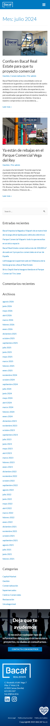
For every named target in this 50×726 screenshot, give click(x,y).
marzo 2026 (8, 320)
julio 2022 (7, 494)
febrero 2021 (8, 558)
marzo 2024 (8, 407)
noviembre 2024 (10, 375)
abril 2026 (7, 315)
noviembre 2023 (10, 425)
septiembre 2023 (10, 434)
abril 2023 (7, 453)
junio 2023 (7, 444)
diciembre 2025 (10, 333)
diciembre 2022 (10, 471)
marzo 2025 (8, 361)
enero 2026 (8, 329)
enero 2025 (8, 370)
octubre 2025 (9, 338)
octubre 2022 (9, 480)
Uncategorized (9, 604)
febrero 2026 (8, 324)
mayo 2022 (7, 503)
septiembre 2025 (10, 343)
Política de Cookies (41, 718)
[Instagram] (14, 699)
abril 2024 (7, 402)
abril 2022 (7, 508)
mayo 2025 (7, 356)
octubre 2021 (9, 536)
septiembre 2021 (10, 540)
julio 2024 (7, 389)
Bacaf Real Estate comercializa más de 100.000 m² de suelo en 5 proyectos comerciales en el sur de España (25, 252)
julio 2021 (7, 549)
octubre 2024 (9, 379)
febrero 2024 (8, 412)
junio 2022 (7, 499)
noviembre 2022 (10, 476)
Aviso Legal (12, 718)
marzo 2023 (8, 457)
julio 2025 (7, 347)
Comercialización (18, 76)
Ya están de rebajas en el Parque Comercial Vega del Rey (23, 155)
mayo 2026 (7, 310)
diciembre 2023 (10, 421)
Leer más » (7, 107)
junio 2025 (7, 352)
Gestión (6, 76)
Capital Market (9, 576)
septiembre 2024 (10, 384)
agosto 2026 (8, 301)
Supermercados (9, 590)
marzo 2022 (8, 513)
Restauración (8, 599)
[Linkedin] (7, 699)
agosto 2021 (8, 545)
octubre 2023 (9, 430)
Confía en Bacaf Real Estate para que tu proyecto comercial (20, 66)
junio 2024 (7, 393)
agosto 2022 (8, 490)
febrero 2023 (8, 462)
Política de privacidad (25, 718)
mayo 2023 (7, 448)
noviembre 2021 (10, 531)
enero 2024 (8, 416)
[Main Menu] (43, 4)
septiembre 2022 (10, 485)
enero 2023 (8, 467)
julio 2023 (7, 439)
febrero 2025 (8, 366)
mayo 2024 (7, 398)
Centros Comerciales (12, 595)
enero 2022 (8, 522)
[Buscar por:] (25, 211)
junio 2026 (7, 306)
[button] (25, 649)
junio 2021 (7, 554)
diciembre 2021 (10, 526)
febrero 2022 (8, 517)
